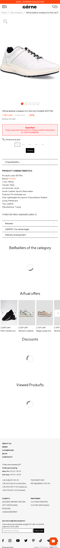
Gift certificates (10, 505)
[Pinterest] (33, 540)
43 (30, 144)
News (5, 447)
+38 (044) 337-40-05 (10, 480)
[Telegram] (48, 540)
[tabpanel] (30, 193)
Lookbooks (8, 450)
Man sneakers (16, 12)
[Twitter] (25, 540)
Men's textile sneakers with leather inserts (9, 331)
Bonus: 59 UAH (8, 119)
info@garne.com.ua (40, 483)
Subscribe (38, 530)
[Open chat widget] (53, 541)
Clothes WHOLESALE (40, 505)
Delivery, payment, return (13, 502)
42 (24, 144)
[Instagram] (9, 540)
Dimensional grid (12, 139)
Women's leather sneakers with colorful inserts (26, 331)
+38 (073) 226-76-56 (10, 490)
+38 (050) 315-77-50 (10, 487)
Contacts (7, 457)
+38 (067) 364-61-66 (10, 483)
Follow (30, 150)
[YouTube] (18, 540)
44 (36, 144)
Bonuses (6, 508)
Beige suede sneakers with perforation (44, 331)
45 (42, 144)
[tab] (30, 162)
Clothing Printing (39, 502)
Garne (4, 12)
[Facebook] (3, 540)
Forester (12, 179)
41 (17, 144)
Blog (4, 454)
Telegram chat (37, 480)
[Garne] (30, 6)
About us (6, 443)
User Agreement (9, 512)
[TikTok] (40, 540)
